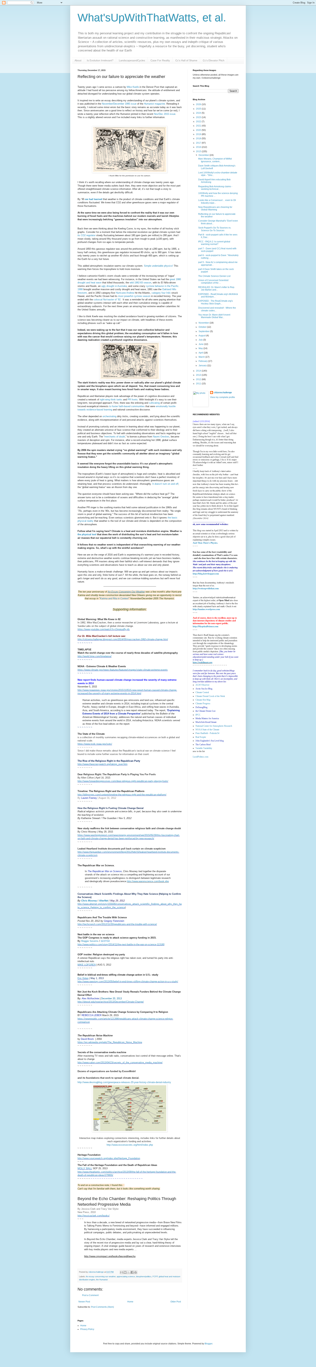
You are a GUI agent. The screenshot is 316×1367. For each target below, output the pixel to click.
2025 (199, 108)
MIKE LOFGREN (87, 964)
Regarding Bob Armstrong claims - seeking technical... (215, 187)
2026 (199, 104)
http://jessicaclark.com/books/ (94, 1215)
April (201, 352)
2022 (199, 121)
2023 (199, 117)
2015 (199, 151)
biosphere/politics (143, 1276)
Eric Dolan (83, 978)
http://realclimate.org (202, 662)
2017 (199, 143)
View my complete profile (222, 397)
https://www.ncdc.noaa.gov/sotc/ (95, 744)
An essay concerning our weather (101, 1276)
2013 (199, 375)
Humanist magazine (154, 103)
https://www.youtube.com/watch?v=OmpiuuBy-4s (104, 629)
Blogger (208, 1343)
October (203, 327)
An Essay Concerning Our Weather (126, 591)
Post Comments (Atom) (102, 1307)
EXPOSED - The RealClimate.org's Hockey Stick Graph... (215, 302)
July (201, 340)
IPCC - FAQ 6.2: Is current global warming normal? (214, 242)
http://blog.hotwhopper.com (206, 573)
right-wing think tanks (111, 399)
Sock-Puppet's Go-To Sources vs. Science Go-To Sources (214, 229)
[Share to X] (128, 1272)
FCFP (155, 1276)
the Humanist (102, 1279)
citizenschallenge (223, 392)
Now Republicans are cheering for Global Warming (215, 208)
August (202, 335)
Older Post (175, 1301)
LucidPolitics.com (200, 756)
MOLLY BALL (85, 1168)
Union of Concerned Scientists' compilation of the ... (213, 281)
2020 (199, 130)
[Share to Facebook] (132, 1272)
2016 (199, 147)
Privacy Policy (87, 1329)
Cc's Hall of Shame (186, 60)
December (204, 155)
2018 (199, 138)
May (201, 348)
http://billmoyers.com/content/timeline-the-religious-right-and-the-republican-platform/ (122, 794)
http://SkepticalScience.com (205, 626)
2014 (199, 371)
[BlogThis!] (125, 1272)
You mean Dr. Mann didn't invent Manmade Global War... (214, 316)
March (202, 357)
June (201, 344)
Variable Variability (203, 748)
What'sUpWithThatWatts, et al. (152, 17)
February (203, 361)
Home (130, 1301)
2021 (199, 125)
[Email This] (121, 1272)
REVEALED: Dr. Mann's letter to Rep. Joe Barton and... (216, 288)
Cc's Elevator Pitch (213, 60)
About (78, 60)
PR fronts (133, 399)
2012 (199, 379)
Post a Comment (90, 1295)
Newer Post (84, 1301)
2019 (199, 134)
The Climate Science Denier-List (214, 276)
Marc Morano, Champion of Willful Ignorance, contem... (215, 160)
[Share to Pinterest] (135, 1272)
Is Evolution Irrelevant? (100, 60)
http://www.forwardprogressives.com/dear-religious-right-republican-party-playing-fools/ (123, 781)
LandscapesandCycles (132, 60)
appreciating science (126, 1276)
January (203, 365)
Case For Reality (160, 60)
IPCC (197, 715)
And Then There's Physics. (205, 543)
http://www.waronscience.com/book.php (148, 881)
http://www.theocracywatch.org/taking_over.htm (102, 764)
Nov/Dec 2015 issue (164, 114)
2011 (199, 383)
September (204, 331)
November (204, 323)
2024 (199, 113)
